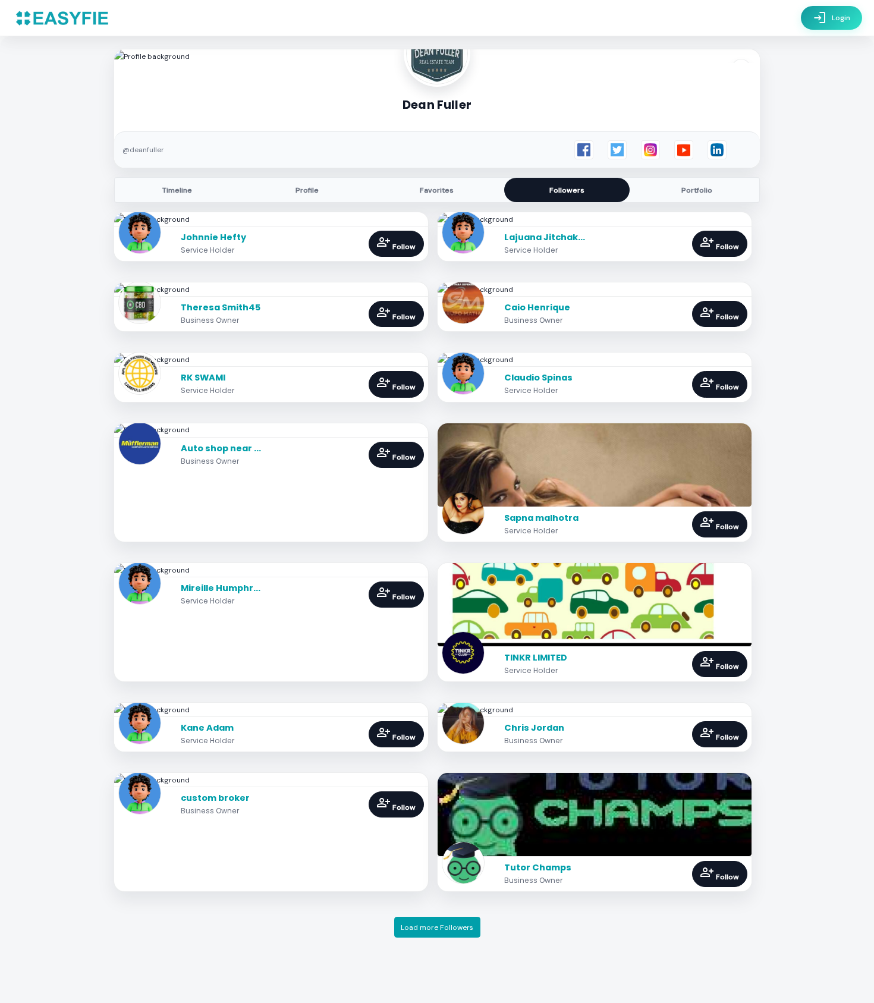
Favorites (437, 190)
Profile (307, 190)
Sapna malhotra (541, 518)
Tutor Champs (537, 867)
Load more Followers (437, 927)
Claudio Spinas (538, 377)
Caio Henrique (537, 307)
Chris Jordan (534, 728)
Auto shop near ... (221, 448)
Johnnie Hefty (213, 237)
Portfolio (696, 190)
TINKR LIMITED (535, 658)
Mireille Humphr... (220, 588)
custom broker (215, 798)
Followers (566, 190)
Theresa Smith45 (220, 307)
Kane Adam (207, 728)
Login (831, 18)
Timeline (177, 190)
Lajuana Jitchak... (544, 237)
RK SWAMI (203, 377)
